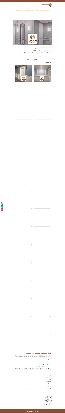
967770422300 (28, 411)
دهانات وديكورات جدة (45, 373)
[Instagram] (2, 209)
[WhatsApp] (2, 207)
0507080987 (35, 59)
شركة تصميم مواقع (36, 411)
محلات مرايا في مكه (48, 379)
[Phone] (2, 205)
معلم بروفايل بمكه (48, 381)
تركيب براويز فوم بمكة (18, 56)
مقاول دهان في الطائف (48, 386)
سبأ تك (31, 411)
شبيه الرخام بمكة (33, 368)
